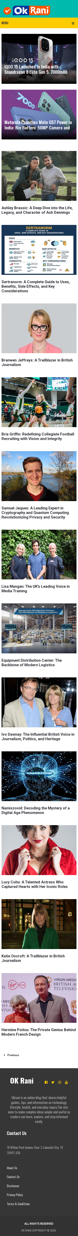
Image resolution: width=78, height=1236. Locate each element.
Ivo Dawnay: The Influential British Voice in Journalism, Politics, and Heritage (38, 736)
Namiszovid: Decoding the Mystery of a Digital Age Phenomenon (36, 810)
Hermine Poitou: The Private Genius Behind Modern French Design (39, 1032)
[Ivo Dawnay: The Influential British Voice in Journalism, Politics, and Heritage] (39, 702)
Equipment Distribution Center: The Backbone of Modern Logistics (32, 662)
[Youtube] (66, 1082)
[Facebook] (46, 1082)
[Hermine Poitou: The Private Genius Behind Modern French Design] (39, 998)
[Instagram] (59, 1082)
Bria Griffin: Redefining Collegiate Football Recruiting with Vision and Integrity (38, 436)
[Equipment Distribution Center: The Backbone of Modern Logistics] (39, 628)
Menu (5, 23)
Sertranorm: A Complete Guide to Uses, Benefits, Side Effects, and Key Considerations (36, 286)
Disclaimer (13, 1186)
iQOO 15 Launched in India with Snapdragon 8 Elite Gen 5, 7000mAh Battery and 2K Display (35, 72)
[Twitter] (53, 1082)
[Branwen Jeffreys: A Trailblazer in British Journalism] (39, 328)
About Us (12, 1168)
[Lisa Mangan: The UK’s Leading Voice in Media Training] (39, 555)
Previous (13, 1055)
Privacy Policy (15, 1194)
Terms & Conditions (18, 1204)
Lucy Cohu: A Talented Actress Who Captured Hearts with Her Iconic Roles (35, 884)
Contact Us (13, 1177)
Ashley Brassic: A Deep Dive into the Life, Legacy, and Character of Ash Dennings (37, 210)
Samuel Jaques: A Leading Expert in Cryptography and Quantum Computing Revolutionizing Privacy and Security (35, 512)
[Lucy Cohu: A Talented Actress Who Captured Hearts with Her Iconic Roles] (39, 850)
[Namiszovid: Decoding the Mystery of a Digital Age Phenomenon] (39, 776)
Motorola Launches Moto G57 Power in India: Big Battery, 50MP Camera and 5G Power (38, 127)
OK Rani (22, 1080)
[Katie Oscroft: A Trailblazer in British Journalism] (39, 924)
